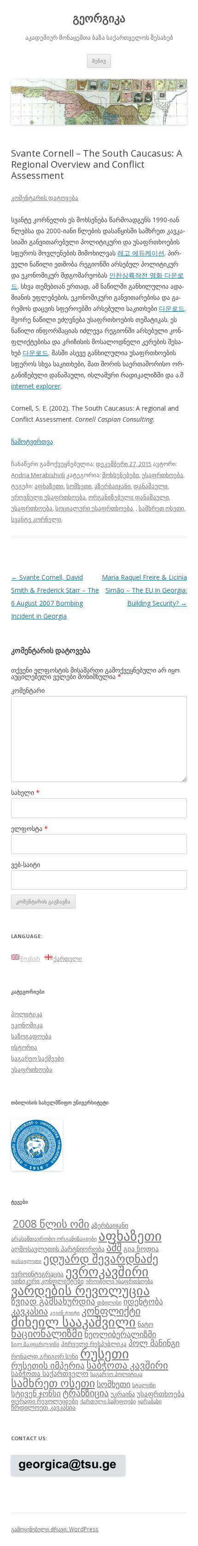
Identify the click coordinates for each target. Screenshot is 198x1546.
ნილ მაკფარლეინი (35, 1344)
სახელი (25, 792)
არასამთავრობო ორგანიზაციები (54, 1238)
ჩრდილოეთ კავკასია (43, 1407)
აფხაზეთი (49, 486)
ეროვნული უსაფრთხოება (48, 497)
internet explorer (35, 386)
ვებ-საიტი (25, 864)
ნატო (145, 1324)
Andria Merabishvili (38, 475)
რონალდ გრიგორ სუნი (44, 1356)
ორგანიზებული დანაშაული (128, 497)
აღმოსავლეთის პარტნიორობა (58, 1248)
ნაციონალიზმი (46, 1333)
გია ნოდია (141, 1248)
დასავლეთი (26, 1261)
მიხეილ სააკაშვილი (73, 1321)
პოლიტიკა (26, 1014)
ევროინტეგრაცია (37, 1273)
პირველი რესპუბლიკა (94, 1344)
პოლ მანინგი (154, 1342)
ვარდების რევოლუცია (80, 1290)
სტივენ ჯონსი (36, 1393)
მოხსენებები (120, 475)
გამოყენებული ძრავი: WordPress (54, 1529)
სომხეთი (79, 486)
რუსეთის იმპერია (48, 1365)
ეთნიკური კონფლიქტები (47, 1281)
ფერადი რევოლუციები (44, 1401)
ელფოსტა (29, 828)
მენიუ (99, 60)
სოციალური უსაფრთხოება (94, 508)
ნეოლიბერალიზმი (120, 1334)
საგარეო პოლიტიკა (116, 1373)
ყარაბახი (150, 1401)
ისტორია (24, 1047)
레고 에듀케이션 (140, 253)
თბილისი (109, 1302)
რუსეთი (104, 1353)
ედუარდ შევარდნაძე (100, 1258)
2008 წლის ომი (51, 1223)
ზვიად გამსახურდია (53, 1301)
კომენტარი (28, 690)
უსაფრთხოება (162, 475)
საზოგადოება (31, 1036)
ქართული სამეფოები (108, 1401)
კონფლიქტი (111, 1310)
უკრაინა (123, 1393)
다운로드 (172, 308)
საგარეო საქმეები (37, 1058)
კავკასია (29, 1310)
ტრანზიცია (86, 1393)
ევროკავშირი (107, 1271)
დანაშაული (151, 486)
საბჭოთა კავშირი (127, 1364)
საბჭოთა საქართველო (49, 1373)
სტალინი (144, 1384)
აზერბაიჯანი (112, 486)
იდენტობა (143, 1301)
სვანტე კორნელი (36, 519)
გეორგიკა (99, 18)
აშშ (114, 1247)
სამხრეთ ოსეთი (161, 508)
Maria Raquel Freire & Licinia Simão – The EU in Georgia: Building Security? (144, 590)
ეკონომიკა (27, 1025)
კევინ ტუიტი (65, 1313)
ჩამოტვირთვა (32, 441)
